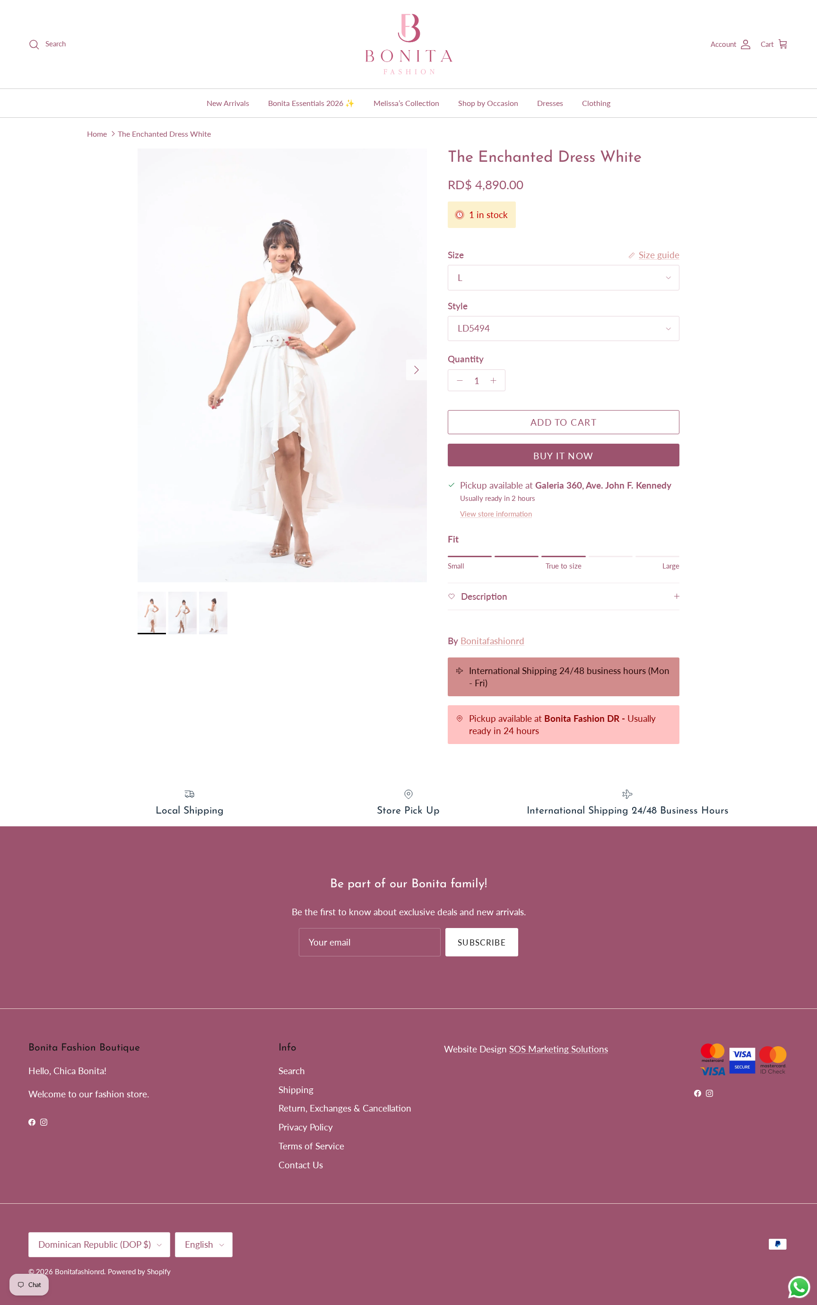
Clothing (596, 102)
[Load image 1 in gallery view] (282, 365)
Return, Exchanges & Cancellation (344, 1108)
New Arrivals (228, 102)
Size (456, 254)
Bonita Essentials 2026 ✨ (311, 102)
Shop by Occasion (488, 102)
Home (97, 133)
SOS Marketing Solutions (558, 1048)
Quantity (466, 358)
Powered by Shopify (139, 1271)
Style (458, 305)
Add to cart (563, 422)
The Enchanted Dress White (164, 133)
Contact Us (300, 1164)
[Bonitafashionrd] (408, 44)
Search (291, 1070)
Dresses (550, 102)
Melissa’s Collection (406, 102)
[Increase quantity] (496, 380)
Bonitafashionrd (492, 640)
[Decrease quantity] (457, 380)
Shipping (295, 1089)
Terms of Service (311, 1145)
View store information (496, 513)
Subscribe (482, 942)
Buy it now (563, 455)
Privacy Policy (305, 1126)
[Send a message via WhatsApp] (799, 1287)
